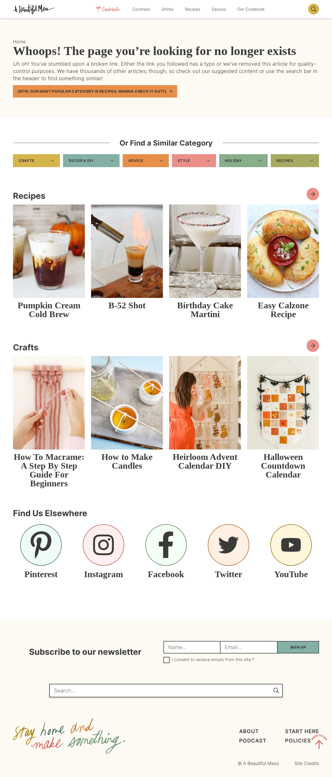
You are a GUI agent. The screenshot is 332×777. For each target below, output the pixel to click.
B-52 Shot (127, 305)
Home (19, 41)
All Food (313, 194)
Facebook (166, 574)
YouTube (291, 574)
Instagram (103, 574)
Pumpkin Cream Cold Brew (49, 310)
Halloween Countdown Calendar (283, 465)
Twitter (228, 574)
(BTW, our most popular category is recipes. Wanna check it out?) (92, 91)
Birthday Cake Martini (205, 310)
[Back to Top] (319, 742)
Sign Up (298, 647)
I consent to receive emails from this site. (213, 659)
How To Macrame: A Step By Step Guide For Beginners (49, 470)
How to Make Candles (127, 461)
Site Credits (306, 763)
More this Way (313, 345)
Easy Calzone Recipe (283, 310)
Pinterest (41, 574)
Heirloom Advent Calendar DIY (205, 461)
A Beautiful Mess (33, 9)
